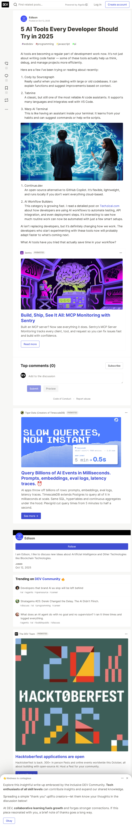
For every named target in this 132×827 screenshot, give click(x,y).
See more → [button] (31, 515)
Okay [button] (9, 820)
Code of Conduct (62, 398)
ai (74, 43)
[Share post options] (6, 109)
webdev (27, 43)
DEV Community (47, 579)
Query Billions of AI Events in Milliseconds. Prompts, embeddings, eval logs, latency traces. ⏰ (66, 478)
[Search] (15, 5)
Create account (117, 4)
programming (45, 43)
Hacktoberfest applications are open (49, 756)
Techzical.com (109, 206)
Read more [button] (30, 344)
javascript (63, 43)
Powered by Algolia (75, 4)
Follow (72, 546)
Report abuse (83, 398)
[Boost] (6, 100)
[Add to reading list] (6, 89)
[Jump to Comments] (6, 77)
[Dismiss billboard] (127, 778)
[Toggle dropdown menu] (120, 252)
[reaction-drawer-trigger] (6, 65)
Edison (33, 17)
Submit (34, 388)
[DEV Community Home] (5, 4)
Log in (97, 4)
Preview (51, 388)
